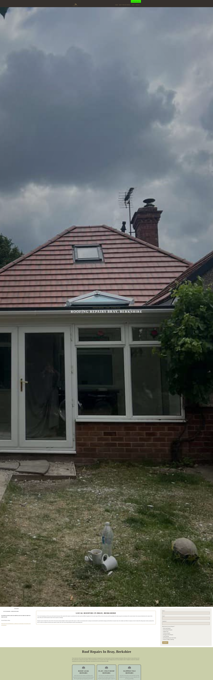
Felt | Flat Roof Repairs (167, 629)
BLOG (133, 4)
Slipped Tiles (165, 631)
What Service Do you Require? (168, 626)
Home (116, 4)
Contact (138, 4)
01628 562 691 (136, 1)
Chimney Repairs (166, 633)
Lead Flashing (166, 636)
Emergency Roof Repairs (168, 634)
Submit (165, 642)
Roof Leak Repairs (167, 628)
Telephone (164, 621)
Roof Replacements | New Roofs (169, 637)
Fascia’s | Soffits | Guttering (168, 639)
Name (163, 610)
